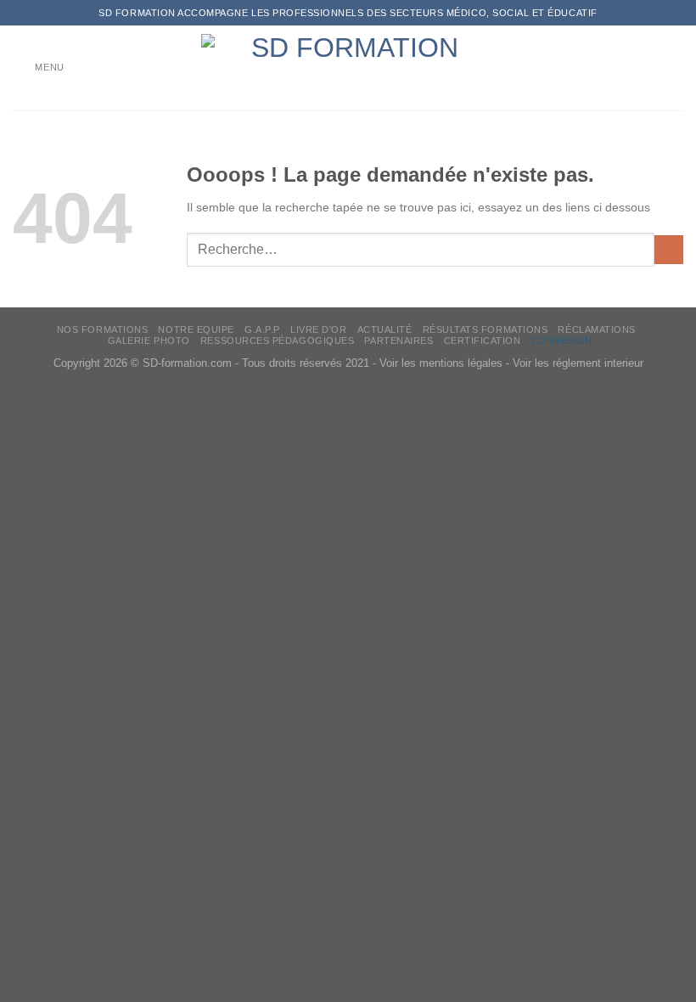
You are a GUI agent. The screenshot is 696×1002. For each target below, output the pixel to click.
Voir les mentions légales (440, 363)
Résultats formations (485, 329)
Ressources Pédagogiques (277, 340)
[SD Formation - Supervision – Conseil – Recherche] (348, 68)
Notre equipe (195, 329)
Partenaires (398, 340)
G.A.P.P (262, 329)
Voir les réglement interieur (578, 363)
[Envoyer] (668, 250)
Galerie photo (149, 340)
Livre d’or (318, 329)
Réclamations (596, 329)
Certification (482, 340)
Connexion (561, 340)
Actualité (385, 329)
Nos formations (103, 329)
